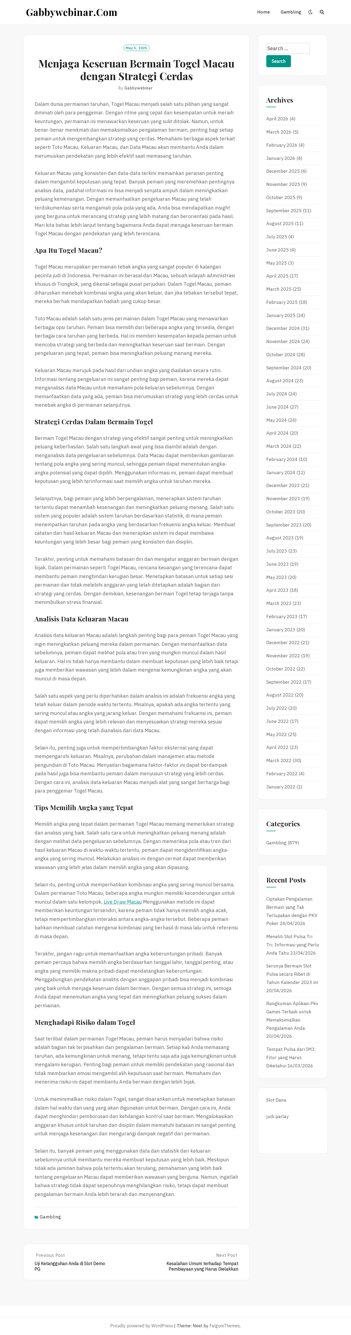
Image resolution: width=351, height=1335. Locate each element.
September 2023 (284, 525)
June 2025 (277, 250)
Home (263, 12)
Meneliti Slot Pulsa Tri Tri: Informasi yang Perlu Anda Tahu (292, 945)
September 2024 (284, 368)
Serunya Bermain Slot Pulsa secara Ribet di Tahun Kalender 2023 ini (292, 974)
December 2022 (283, 643)
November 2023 (283, 499)
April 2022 (277, 747)
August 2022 (280, 695)
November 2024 (283, 341)
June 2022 (277, 721)
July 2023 (276, 551)
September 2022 (284, 682)
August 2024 (280, 381)
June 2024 (277, 407)
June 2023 (277, 564)
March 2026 (278, 132)
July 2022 (276, 708)
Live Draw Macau (123, 902)
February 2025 (282, 302)
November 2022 (283, 656)
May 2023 (276, 577)
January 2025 (280, 315)
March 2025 (278, 289)
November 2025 (283, 184)
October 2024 (280, 355)
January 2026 (280, 158)
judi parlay (277, 1116)
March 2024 (278, 446)
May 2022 (276, 734)
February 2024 (282, 459)
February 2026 (282, 145)
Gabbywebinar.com (72, 11)
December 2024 (283, 328)
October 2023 (280, 512)
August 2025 (280, 223)
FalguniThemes (225, 1325)
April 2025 (277, 276)
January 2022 (280, 787)
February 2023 (282, 616)
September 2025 (284, 211)
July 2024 (276, 394)
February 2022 (282, 774)
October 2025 (280, 197)
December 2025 (283, 171)
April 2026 (277, 119)
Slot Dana (276, 1100)
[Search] (322, 12)
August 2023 (280, 538)
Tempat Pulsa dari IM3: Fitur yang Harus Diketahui (291, 1057)
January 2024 (280, 472)
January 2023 (280, 630)
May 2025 (276, 263)
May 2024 (276, 420)
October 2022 (280, 669)
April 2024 (277, 433)
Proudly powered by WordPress (141, 1325)
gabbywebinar (138, 88)
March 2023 (278, 603)
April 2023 (277, 590)
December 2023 (283, 485)
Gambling (291, 12)
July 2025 (276, 237)
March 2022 (278, 760)
